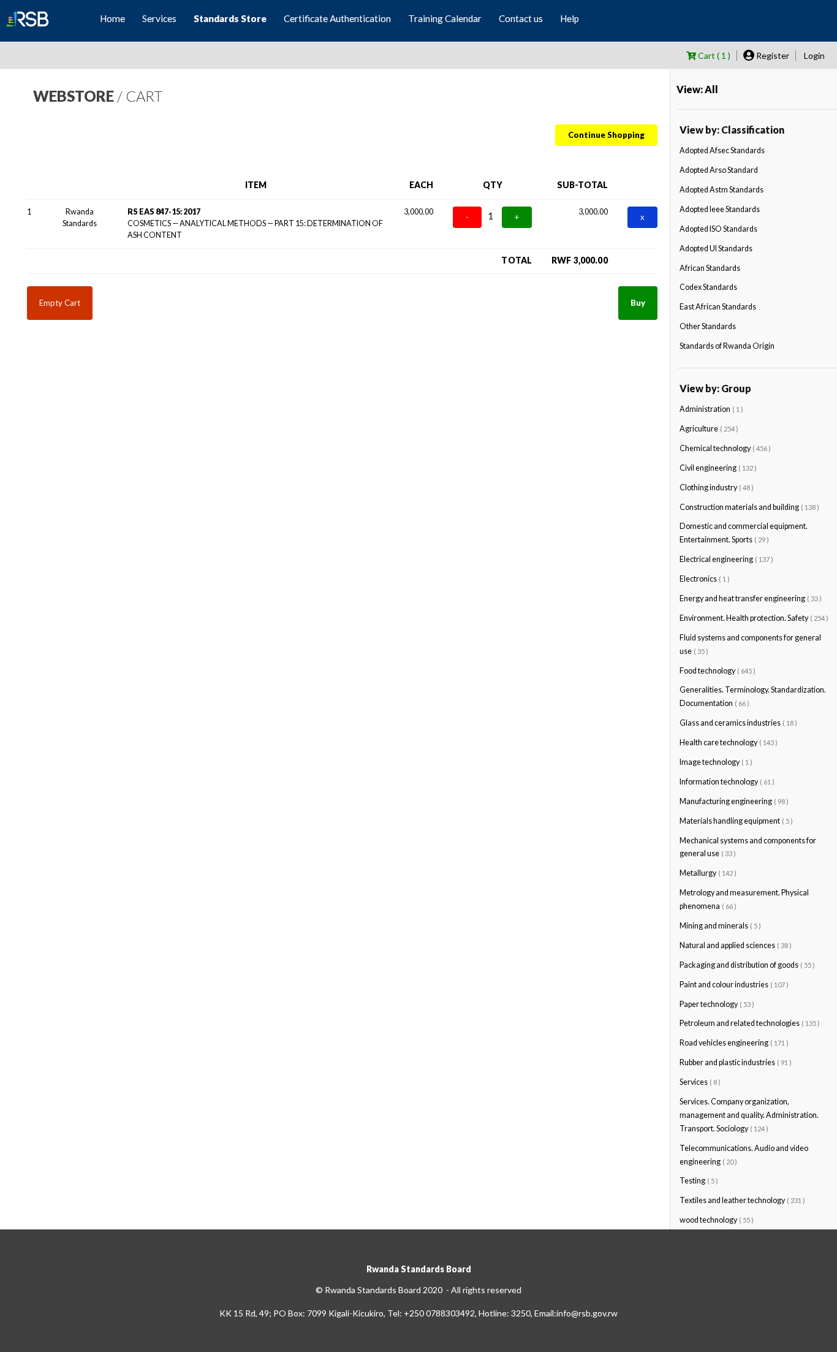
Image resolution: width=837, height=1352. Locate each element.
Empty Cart (59, 303)
